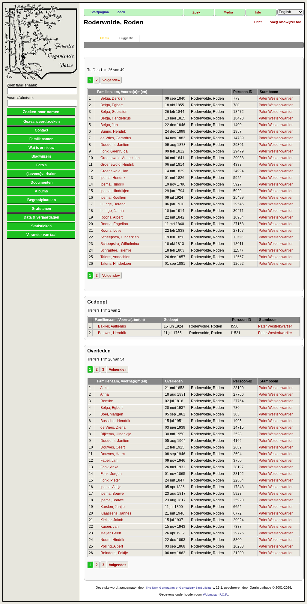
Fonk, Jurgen (111, 474)
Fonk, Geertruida (114, 151)
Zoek (121, 12)
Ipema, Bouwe (112, 493)
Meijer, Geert (110, 533)
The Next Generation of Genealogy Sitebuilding (179, 587)
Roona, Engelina (114, 224)
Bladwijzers (41, 156)
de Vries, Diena (113, 427)
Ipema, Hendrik (112, 178)
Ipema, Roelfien (113, 197)
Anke (104, 388)
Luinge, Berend (113, 204)
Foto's (41, 165)
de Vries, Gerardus (115, 138)
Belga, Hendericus (115, 118)
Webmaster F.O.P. (215, 594)
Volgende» (111, 80)
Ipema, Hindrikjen (114, 191)
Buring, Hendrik (113, 131)
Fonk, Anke (109, 467)
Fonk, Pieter (110, 480)
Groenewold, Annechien (120, 158)
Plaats (104, 38)
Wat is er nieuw (41, 148)
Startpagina (100, 12)
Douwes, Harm (112, 454)
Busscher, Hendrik (115, 421)
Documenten (41, 182)
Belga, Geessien (113, 112)
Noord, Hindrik (112, 540)
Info (258, 12)
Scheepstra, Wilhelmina (119, 244)
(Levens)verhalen (41, 174)
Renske (106, 401)
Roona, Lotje (110, 230)
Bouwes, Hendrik (112, 333)
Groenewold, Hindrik (117, 164)
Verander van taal (41, 235)
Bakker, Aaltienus (112, 326)
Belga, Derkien (112, 98)
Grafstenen (41, 209)
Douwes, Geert (112, 447)
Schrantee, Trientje (115, 250)
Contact (41, 130)
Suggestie (126, 38)
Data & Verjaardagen (41, 217)
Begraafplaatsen (41, 200)
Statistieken (41, 226)
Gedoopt (171, 320)
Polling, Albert (111, 546)
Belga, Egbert (111, 105)
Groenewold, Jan (114, 171)
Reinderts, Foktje (114, 553)
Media (228, 12)
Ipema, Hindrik (112, 184)
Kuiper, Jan (109, 526)
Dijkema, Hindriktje (115, 434)
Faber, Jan (109, 460)
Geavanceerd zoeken (41, 121)
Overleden (174, 381)
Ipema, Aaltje (110, 487)
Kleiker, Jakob (111, 520)
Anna (104, 394)
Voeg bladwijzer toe (285, 22)
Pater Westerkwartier (276, 98)
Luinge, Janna (112, 211)
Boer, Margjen (111, 414)
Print (258, 22)
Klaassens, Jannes (115, 513)
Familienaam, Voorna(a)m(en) (122, 92)
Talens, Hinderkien (115, 263)
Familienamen (41, 139)
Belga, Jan (109, 125)
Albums (41, 191)
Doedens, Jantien (114, 145)
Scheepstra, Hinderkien (119, 237)
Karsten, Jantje (112, 507)
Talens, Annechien (115, 257)
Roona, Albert (111, 217)
